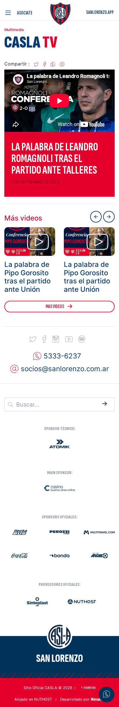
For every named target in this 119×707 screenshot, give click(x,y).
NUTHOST (43, 699)
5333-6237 (62, 356)
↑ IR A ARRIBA (88, 688)
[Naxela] (98, 699)
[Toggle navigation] (9, 12)
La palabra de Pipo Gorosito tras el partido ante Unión (27, 277)
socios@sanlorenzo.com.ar (65, 369)
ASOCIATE (24, 13)
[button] (36, 64)
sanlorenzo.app (100, 12)
